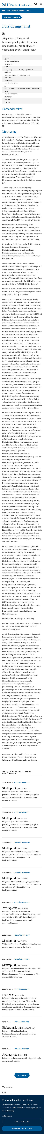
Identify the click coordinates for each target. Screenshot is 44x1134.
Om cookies (7, 1086)
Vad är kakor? (7, 1116)
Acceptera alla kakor (22, 1129)
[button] (35, 4)
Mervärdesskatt (21, 782)
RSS (4, 1092)
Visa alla (22, 1075)
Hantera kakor (22, 1121)
